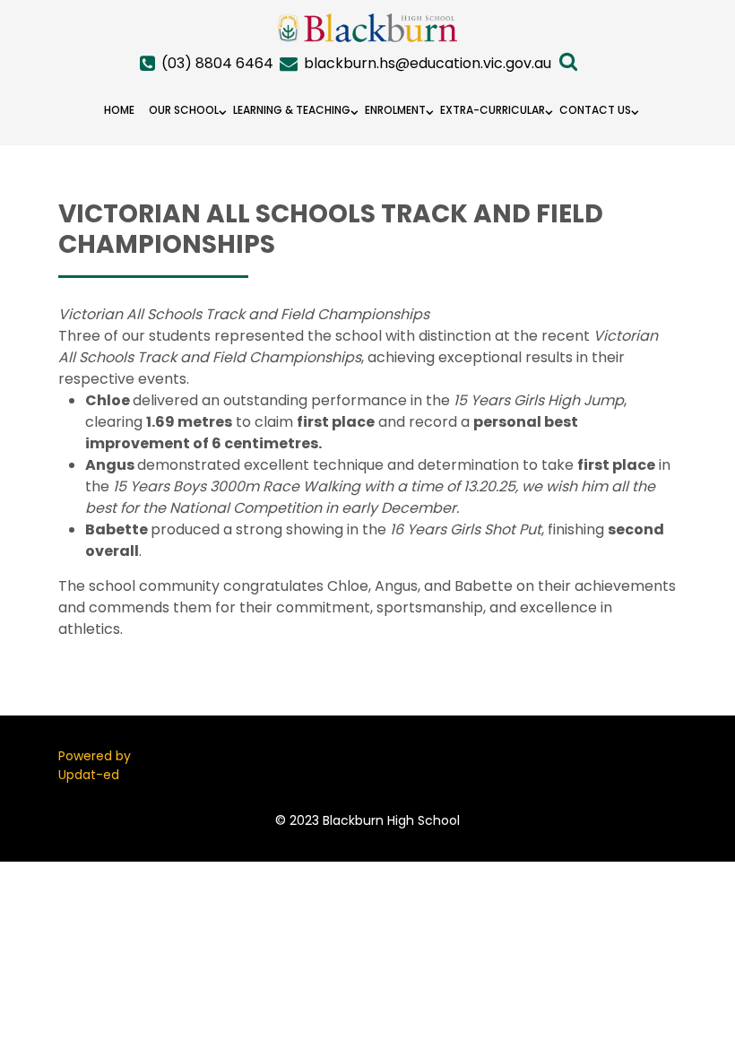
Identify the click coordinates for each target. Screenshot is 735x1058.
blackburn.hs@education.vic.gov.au (427, 63)
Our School (184, 109)
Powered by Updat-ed (94, 765)
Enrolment (395, 109)
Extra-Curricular (492, 109)
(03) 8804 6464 (217, 63)
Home (119, 109)
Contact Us (595, 109)
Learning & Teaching (291, 109)
